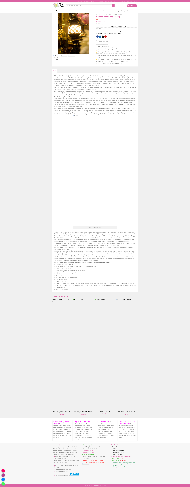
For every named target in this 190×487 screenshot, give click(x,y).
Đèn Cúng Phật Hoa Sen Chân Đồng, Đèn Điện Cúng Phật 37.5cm (61, 412)
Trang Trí (96, 11)
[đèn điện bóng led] (56, 58)
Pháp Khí (87, 11)
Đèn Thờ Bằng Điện (118, 14)
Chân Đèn (103, 31)
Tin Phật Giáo (100, 1)
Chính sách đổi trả (117, 454)
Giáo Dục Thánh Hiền (110, 1)
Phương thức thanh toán (118, 452)
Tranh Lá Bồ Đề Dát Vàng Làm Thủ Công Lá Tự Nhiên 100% (126, 412)
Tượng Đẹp (62, 11)
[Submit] (113, 5)
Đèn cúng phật (101, 33)
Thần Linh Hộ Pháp (107, 11)
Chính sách (87, 1)
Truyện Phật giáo (121, 1)
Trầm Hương (129, 11)
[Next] (136, 358)
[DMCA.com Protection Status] (74, 475)
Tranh (80, 11)
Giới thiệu (80, 1)
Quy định (93, 1)
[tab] (54, 71)
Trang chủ (99, 14)
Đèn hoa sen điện (105, 411)
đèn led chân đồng (109, 33)
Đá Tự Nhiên (119, 11)
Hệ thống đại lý (116, 448)
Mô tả (54, 70)
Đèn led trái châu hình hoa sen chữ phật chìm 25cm (83, 412)
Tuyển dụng (129, 1)
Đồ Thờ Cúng (72, 11)
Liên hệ (135, 1)
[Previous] (52, 358)
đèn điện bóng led (117, 33)
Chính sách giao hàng (118, 450)
